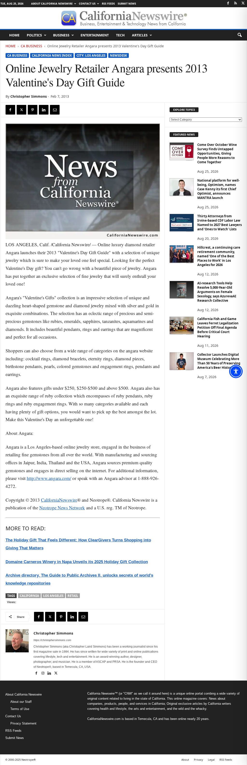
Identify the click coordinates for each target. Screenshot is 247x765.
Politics (34, 35)
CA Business (31, 46)
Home (14, 35)
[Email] (55, 110)
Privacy (198, 759)
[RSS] (236, 3)
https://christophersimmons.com (52, 640)
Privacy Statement (23, 723)
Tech (120, 35)
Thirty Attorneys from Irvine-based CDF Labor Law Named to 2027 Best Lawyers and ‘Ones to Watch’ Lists (219, 222)
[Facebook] (228, 3)
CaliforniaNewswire (59, 500)
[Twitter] (243, 3)
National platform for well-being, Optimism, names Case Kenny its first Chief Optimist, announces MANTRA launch (218, 189)
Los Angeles (53, 596)
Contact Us (87, 3)
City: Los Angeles (90, 55)
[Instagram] (43, 673)
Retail (73, 596)
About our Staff (21, 702)
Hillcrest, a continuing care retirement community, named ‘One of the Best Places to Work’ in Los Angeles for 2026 (218, 256)
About (185, 759)
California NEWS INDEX (52, 55)
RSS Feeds (108, 3)
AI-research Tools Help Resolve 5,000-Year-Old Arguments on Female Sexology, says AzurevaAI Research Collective (216, 292)
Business (61, 35)
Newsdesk (118, 55)
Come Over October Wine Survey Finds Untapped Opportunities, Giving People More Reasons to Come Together (217, 153)
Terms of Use (19, 709)
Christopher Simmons (28, 96)
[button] (239, 35)
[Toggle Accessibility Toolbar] (236, 371)
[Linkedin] (43, 110)
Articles (140, 35)
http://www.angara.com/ (49, 478)
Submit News (127, 3)
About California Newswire (52, 3)
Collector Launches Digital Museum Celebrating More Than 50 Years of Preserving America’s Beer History (218, 361)
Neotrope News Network (62, 508)
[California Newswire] (123, 18)
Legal (211, 759)
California (29, 596)
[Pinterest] (32, 110)
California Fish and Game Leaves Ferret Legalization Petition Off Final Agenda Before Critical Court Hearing (218, 327)
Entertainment (95, 35)
